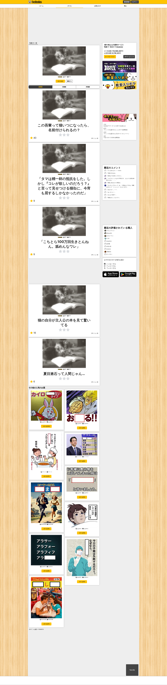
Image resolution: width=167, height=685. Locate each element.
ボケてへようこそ (129, 56)
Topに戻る (132, 670)
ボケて (30, 629)
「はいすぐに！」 (111, 192)
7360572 (41, 629)
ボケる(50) (46, 571)
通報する (69, 81)
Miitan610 (109, 233)
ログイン (135, 2)
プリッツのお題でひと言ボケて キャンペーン (116, 132)
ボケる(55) (82, 497)
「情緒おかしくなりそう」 (113, 197)
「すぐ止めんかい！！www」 (114, 170)
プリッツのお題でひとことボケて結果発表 (115, 129)
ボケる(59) (46, 528)
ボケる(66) (82, 461)
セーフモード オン (110, 56)
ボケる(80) (82, 428)
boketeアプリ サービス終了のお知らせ (115, 125)
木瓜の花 (109, 246)
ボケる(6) (60, 81)
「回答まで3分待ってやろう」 (114, 176)
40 (34, 137)
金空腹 (108, 243)
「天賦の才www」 (111, 173)
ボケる (69, 6)
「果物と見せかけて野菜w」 (113, 182)
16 (34, 332)
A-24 (108, 238)
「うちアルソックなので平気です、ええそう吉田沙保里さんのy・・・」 (120, 179)
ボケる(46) (82, 581)
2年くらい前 (94, 138)
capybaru (109, 241)
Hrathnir (109, 249)
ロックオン (109, 254)
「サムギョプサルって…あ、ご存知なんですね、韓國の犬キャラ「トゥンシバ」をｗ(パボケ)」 (120, 186)
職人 (125, 6)
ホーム (41, 6)
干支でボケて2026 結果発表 (112, 136)
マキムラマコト (111, 230)
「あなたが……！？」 (112, 189)
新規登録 (127, 2)
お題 (35, 629)
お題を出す (97, 6)
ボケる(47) (46, 624)
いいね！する (111, 264)
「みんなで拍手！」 (111, 195)
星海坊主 (109, 251)
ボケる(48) (82, 533)
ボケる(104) (46, 426)
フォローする (110, 266)
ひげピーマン (110, 236)
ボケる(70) (46, 476)
